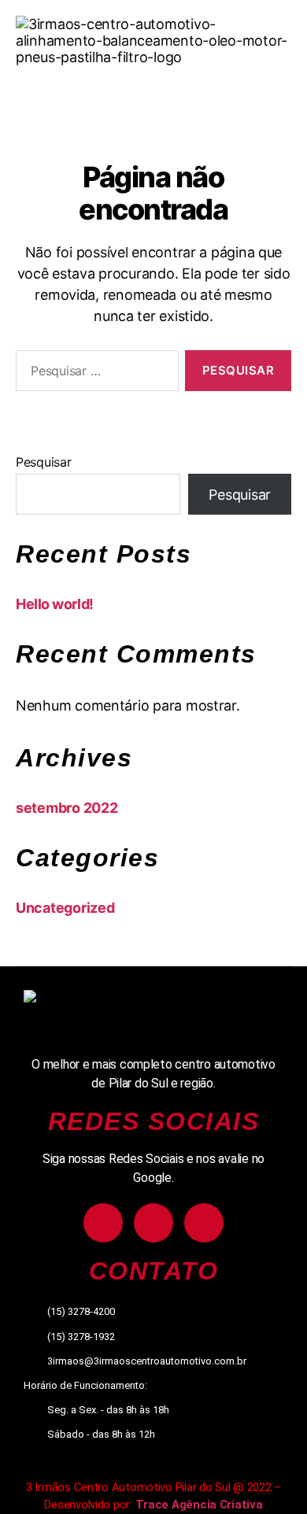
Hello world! (55, 604)
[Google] (204, 1223)
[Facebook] (153, 1223)
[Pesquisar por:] (94, 373)
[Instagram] (103, 1223)
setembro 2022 (67, 807)
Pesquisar (44, 462)
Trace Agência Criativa (199, 1504)
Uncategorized (65, 907)
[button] (153, 89)
